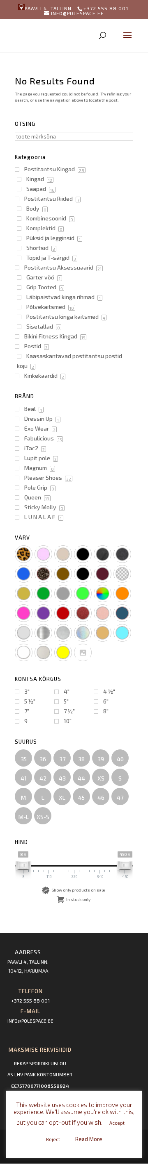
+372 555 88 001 (30, 1000)
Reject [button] (53, 1139)
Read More (88, 1139)
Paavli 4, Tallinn (48, 8)
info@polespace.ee (30, 1020)
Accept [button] (117, 1122)
